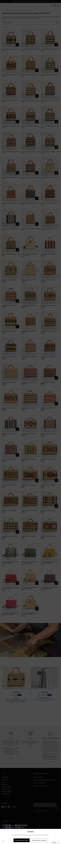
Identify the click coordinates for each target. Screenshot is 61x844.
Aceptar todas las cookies (21, 840)
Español (54, 842)
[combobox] (56, 842)
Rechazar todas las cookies (39, 840)
